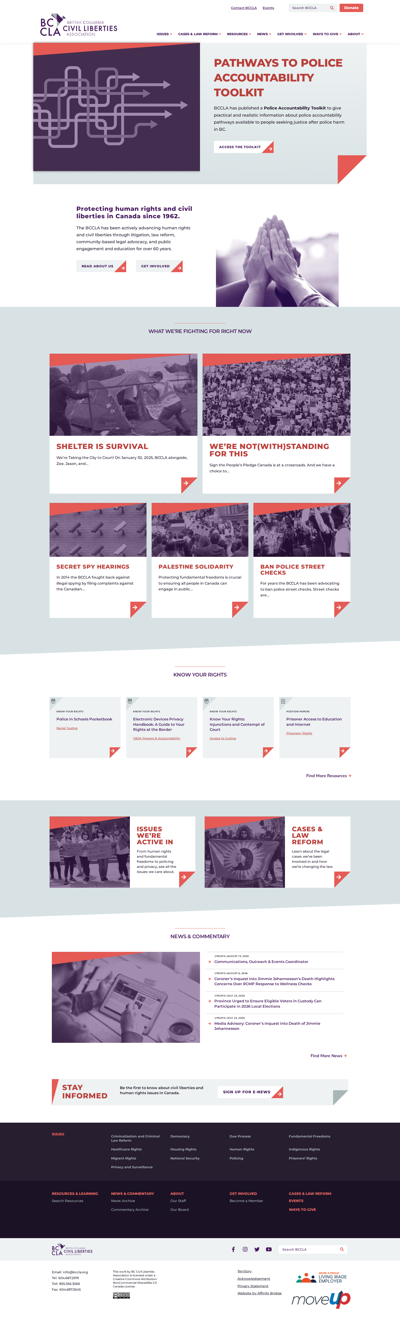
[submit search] (332, 8)
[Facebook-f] (233, 1249)
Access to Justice (223, 738)
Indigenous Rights (304, 1149)
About (177, 1193)
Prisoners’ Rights (299, 733)
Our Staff (178, 1201)
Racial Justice (67, 728)
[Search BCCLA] (307, 8)
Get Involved (243, 1193)
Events (296, 1201)
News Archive (123, 1201)
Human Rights (242, 1149)
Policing (236, 1158)
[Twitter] (257, 1249)
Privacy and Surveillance (132, 1167)
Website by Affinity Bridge (260, 1293)
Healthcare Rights (126, 1149)
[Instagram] (245, 1249)
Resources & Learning (75, 1193)
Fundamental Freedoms (309, 1136)
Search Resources (67, 1201)
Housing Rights (183, 1149)
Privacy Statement (253, 1286)
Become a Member (246, 1201)
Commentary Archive (130, 1210)
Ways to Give (302, 1210)
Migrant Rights (123, 1158)
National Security (185, 1158)
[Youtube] (268, 1249)
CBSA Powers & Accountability (156, 738)
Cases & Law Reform (310, 1193)
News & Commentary (132, 1193)
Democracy (180, 1136)
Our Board (179, 1210)
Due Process (240, 1136)
